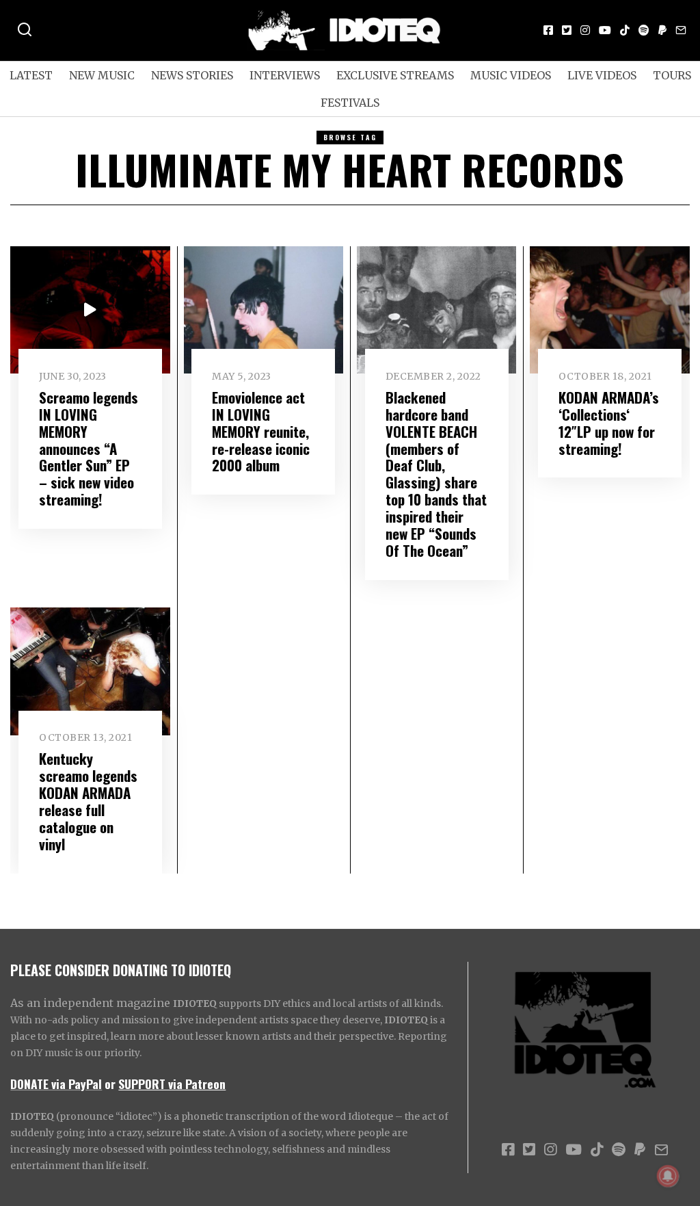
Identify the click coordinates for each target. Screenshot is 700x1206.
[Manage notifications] (668, 1176)
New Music (102, 75)
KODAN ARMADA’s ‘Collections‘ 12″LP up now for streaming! (608, 422)
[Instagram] (585, 30)
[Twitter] (566, 30)
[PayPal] (662, 30)
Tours (672, 75)
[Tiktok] (625, 30)
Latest (31, 75)
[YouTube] (605, 30)
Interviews (285, 75)
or (110, 1083)
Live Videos (601, 75)
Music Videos (510, 75)
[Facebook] (548, 30)
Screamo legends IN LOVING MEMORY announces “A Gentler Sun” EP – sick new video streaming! (88, 448)
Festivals (350, 102)
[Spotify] (644, 30)
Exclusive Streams (395, 75)
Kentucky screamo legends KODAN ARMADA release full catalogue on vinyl (88, 801)
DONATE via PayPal (56, 1083)
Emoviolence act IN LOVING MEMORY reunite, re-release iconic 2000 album (261, 431)
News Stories (192, 75)
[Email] (681, 30)
